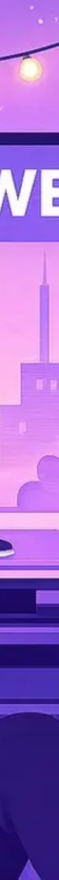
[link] (29, 764)
